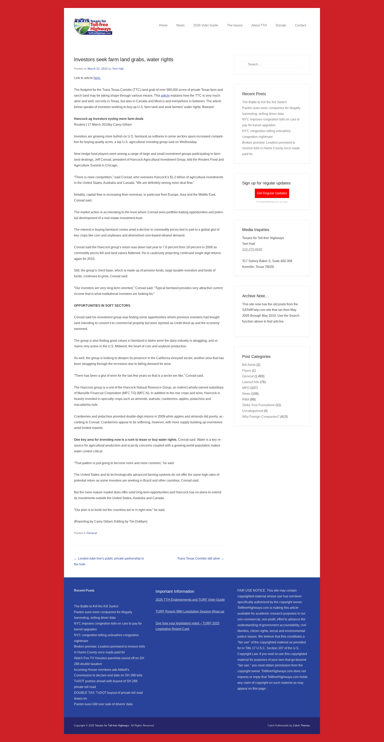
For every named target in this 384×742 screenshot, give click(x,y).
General (92, 533)
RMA (245, 399)
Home (163, 25)
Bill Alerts (249, 364)
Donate (281, 25)
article (165, 95)
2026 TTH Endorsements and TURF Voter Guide (190, 599)
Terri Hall (117, 68)
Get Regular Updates (272, 193)
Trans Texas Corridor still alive (200, 558)
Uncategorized (252, 411)
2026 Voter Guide (205, 25)
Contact (300, 25)
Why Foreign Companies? (260, 416)
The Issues (235, 25)
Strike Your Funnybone (258, 405)
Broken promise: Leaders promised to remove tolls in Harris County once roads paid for (271, 148)
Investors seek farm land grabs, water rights (123, 59)
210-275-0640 (252, 249)
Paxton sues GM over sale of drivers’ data (103, 704)
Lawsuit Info (250, 382)
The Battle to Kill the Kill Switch (264, 102)
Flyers (246, 370)
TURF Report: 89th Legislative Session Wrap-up (190, 611)
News (180, 25)
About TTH (259, 25)
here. (97, 78)
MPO (245, 388)
